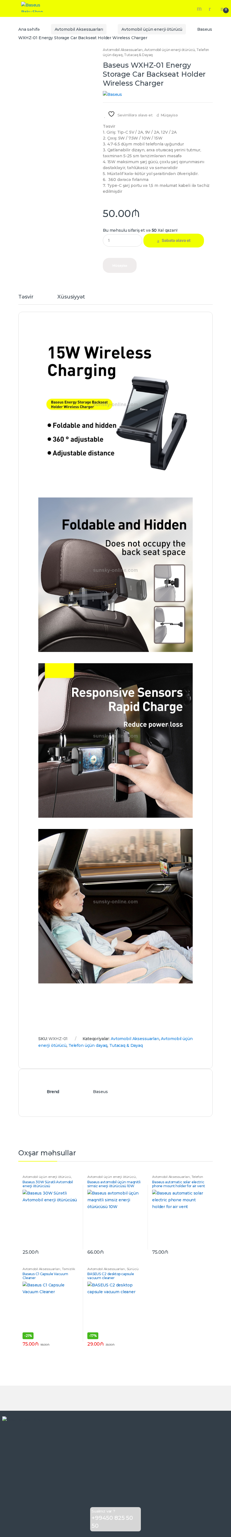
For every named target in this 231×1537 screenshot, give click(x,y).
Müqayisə (169, 115)
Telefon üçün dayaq (87, 1045)
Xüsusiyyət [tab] (71, 297)
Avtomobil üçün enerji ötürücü (151, 29)
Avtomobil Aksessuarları (79, 29)
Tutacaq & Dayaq (138, 55)
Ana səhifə (29, 29)
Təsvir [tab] (26, 297)
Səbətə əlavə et (176, 240)
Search (200, 8)
